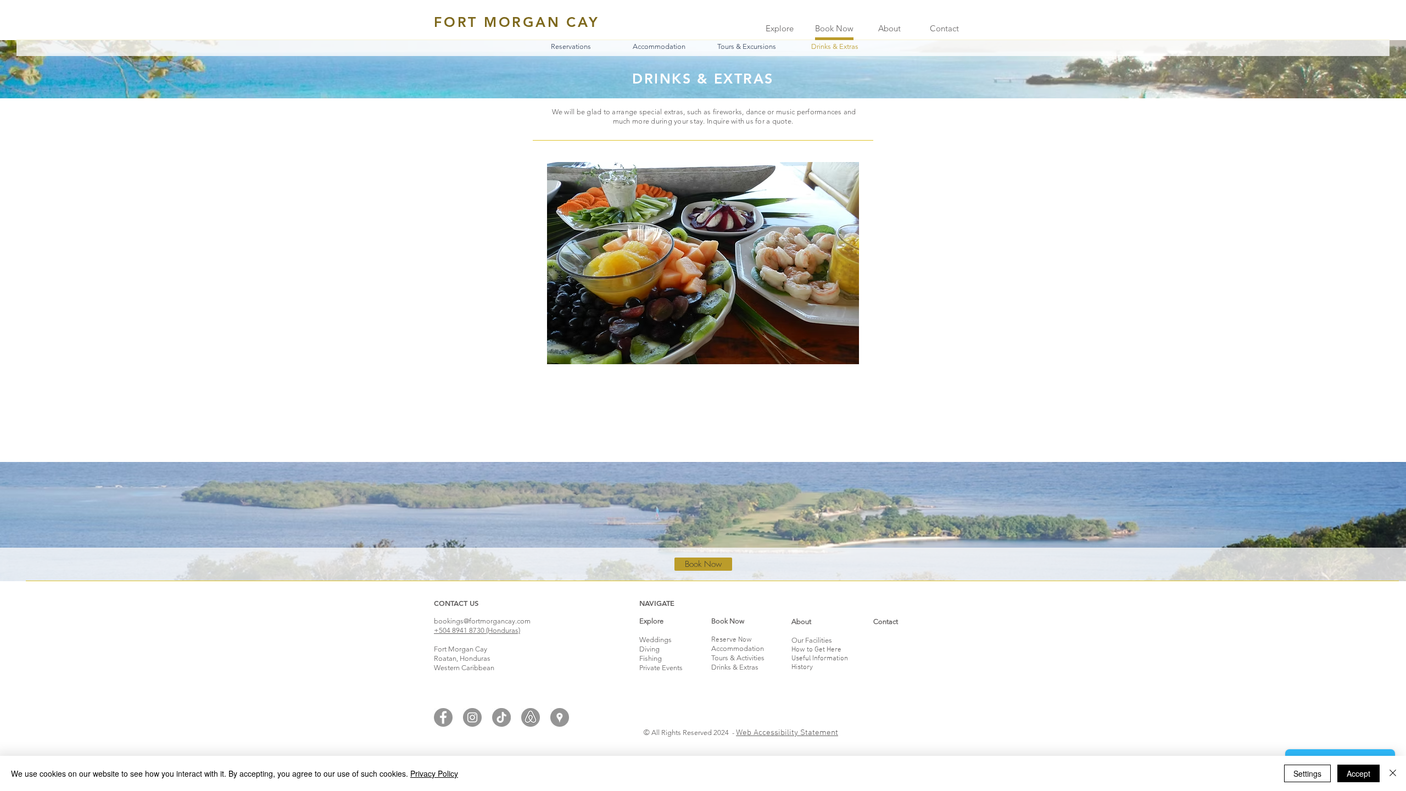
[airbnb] (530, 717)
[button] (835, 47)
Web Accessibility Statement (787, 733)
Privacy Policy (434, 773)
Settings (1307, 773)
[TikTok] (501, 717)
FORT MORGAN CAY (516, 22)
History (802, 667)
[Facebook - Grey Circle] (443, 717)
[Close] (1392, 773)
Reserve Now (731, 640)
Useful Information (819, 658)
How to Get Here (816, 649)
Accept (1358, 773)
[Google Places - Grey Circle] (559, 717)
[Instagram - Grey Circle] (472, 717)
